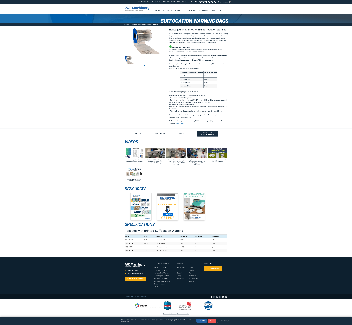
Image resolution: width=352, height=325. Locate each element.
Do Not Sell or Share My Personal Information (176, 314)
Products (126, 24)
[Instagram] (209, 2)
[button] (196, 1)
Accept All (201, 321)
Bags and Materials (136, 24)
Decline (212, 321)
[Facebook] (206, 2)
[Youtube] (215, 2)
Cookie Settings (224, 321)
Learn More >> (180, 123)
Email (192, 2)
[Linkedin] (200, 2)
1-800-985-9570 (182, 2)
